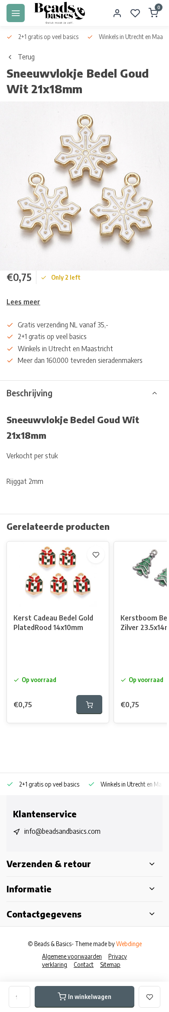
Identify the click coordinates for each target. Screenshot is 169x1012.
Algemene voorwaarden (72, 956)
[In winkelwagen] (89, 704)
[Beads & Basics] (59, 13)
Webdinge (129, 943)
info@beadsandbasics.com (62, 831)
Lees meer (23, 301)
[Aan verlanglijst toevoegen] (95, 554)
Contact (84, 964)
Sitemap (110, 964)
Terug (26, 56)
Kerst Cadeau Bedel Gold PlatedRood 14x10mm (53, 623)
